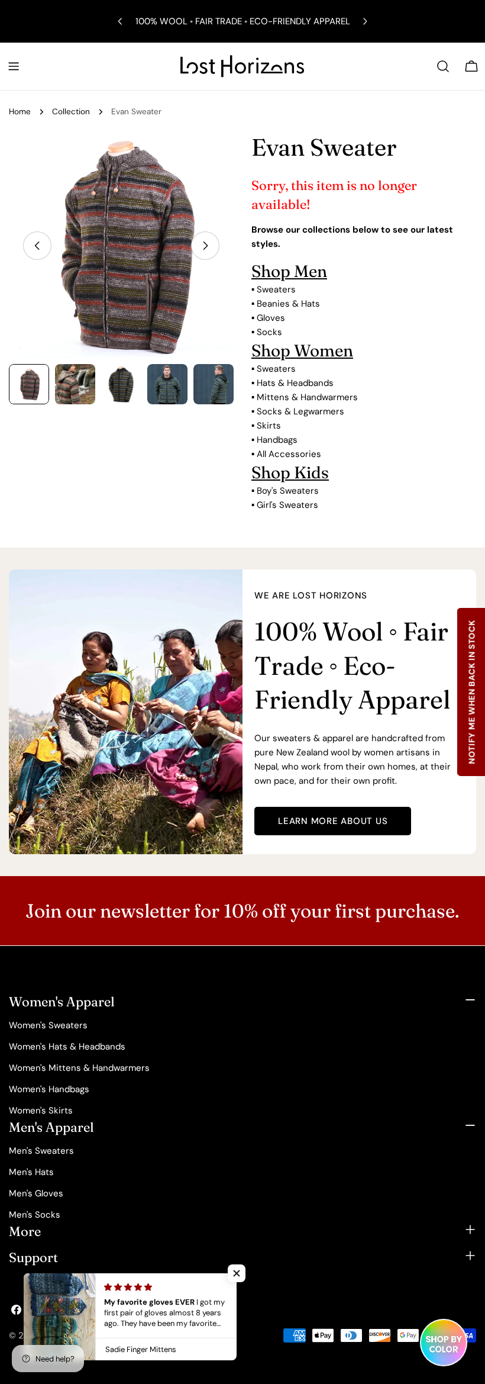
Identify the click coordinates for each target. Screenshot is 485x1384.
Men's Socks (34, 1215)
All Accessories (289, 454)
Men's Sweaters (41, 1151)
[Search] (443, 66)
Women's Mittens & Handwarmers (79, 1068)
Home (20, 112)
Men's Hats (31, 1172)
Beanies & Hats (288, 304)
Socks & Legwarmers (300, 411)
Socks (269, 332)
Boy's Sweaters (288, 491)
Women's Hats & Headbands (67, 1047)
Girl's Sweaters (287, 505)
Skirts (269, 426)
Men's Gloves (36, 1193)
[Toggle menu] (13, 66)
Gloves (271, 318)
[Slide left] (37, 245)
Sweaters (276, 289)
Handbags (277, 440)
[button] (236, 1273)
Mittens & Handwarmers (307, 397)
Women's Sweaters (48, 1025)
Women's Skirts (41, 1110)
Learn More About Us (332, 821)
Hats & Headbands (295, 383)
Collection (71, 112)
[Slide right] (205, 245)
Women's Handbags (49, 1089)
